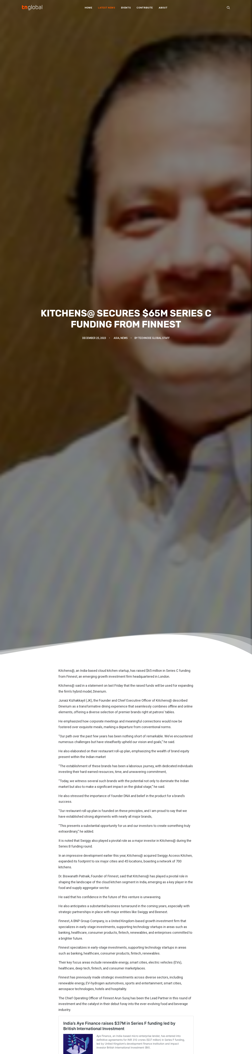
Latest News (106, 7)
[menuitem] (88, 7)
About (163, 7)
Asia (116, 338)
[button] (228, 7)
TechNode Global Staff (154, 338)
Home (88, 7)
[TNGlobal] (32, 7)
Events (126, 7)
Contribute (145, 7)
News (124, 338)
